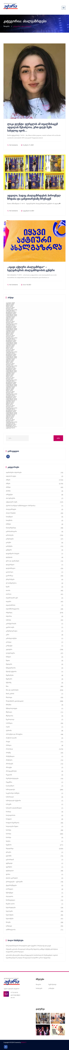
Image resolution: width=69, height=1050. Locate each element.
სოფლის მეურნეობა (12, 822)
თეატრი (8, 601)
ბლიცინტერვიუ (11, 528)
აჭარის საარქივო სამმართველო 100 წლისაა (20, 505)
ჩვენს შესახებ (52, 984)
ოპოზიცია (9, 723)
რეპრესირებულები (12, 778)
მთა (7, 686)
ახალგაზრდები (11, 509)
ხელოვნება (9, 915)
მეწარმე (8, 682)
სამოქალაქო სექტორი (13, 800)
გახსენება (9, 546)
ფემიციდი (9, 863)
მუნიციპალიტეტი (11, 708)
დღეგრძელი (10, 564)
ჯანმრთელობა (11, 929)
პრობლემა (9, 764)
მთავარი (6, 26)
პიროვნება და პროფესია (14, 734)
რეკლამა (9, 775)
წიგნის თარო (10, 904)
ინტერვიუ (9, 612)
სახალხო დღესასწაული (14, 808)
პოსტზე (8, 752)
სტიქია (8, 841)
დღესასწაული (10, 568)
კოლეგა (8, 642)
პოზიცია (8, 745)
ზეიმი (8, 587)
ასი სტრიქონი (10, 498)
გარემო (8, 542)
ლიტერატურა (10, 653)
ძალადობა (9, 896)
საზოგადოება (10, 789)
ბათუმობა (9, 520)
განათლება (10, 535)
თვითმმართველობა (12, 609)
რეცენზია (9, 782)
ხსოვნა (8, 922)
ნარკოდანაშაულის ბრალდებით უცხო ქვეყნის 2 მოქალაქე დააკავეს (28, 946)
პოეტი (8, 741)
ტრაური (8, 852)
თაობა (8, 590)
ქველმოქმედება (11, 885)
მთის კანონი (10, 693)
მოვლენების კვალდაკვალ (15, 701)
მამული (8, 657)
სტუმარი (9, 845)
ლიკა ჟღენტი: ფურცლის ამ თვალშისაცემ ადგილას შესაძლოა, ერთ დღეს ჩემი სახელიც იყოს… (32, 127)
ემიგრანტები (10, 579)
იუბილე (8, 620)
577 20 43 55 (14, 992)
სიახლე (8, 811)
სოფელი (9, 819)
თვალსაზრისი (10, 605)
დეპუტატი (9, 557)
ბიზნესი (8, 524)
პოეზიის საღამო (11, 738)
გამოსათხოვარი (11, 531)
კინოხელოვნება (11, 638)
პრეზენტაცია (10, 756)
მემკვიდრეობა (11, 668)
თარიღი (8, 594)
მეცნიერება (10, 675)
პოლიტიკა (9, 749)
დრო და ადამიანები (12, 561)
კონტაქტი (9, 646)
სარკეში (8, 804)
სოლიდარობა (10, 815)
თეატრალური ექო (12, 598)
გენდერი (9, 550)
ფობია (8, 874)
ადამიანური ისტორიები (14, 472)
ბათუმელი (9, 516)
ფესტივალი (10, 870)
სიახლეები (39, 988)
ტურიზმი (9, 856)
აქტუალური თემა (11, 502)
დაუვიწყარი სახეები (12, 553)
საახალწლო (10, 786)
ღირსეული (9, 889)
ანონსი (8, 491)
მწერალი (9, 712)
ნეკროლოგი (10, 719)
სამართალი (10, 797)
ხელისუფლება (11, 907)
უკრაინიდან (10, 859)
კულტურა (9, 649)
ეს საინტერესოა (11, 583)
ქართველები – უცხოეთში (14, 881)
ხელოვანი (9, 911)
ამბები (8, 480)
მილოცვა (9, 697)
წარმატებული (10, 900)
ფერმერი (9, 867)
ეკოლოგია (9, 572)
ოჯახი (8, 727)
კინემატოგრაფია (11, 631)
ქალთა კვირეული (12, 878)
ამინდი (8, 487)
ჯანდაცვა (9, 926)
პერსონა (9, 730)
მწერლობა (9, 716)
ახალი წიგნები (11, 513)
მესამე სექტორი (11, 671)
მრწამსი (8, 705)
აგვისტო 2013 (10, 428)
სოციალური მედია (12, 826)
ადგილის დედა (11, 476)
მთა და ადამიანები (12, 690)
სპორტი (8, 830)
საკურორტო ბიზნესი (12, 793)
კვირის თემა (10, 627)
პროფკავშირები (11, 771)
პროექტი (9, 767)
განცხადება (10, 539)
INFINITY (23, 1042)
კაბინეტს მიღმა (11, 623)
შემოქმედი (9, 893)
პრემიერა (9, 760)
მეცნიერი (9, 679)
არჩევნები (9, 494)
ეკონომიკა (9, 575)
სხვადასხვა (9, 848)
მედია (8, 660)
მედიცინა (9, 664)
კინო (7, 634)
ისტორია (9, 616)
